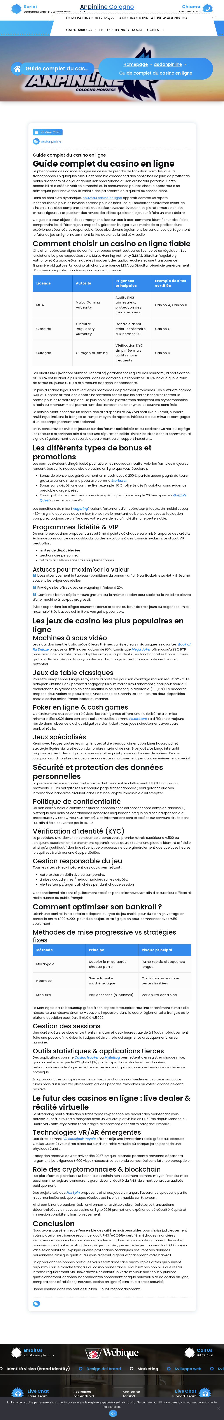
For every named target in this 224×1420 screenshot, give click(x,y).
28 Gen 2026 (50, 132)
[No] (218, 1408)
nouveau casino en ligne (102, 197)
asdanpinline (168, 64)
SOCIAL (138, 30)
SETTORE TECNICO (114, 30)
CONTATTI (155, 30)
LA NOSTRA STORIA (133, 18)
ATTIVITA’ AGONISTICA (169, 18)
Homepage (135, 64)
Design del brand (84, 1368)
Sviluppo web (169, 1368)
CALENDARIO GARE (81, 30)
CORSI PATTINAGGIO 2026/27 (90, 18)
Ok (113, 1413)
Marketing (128, 1368)
